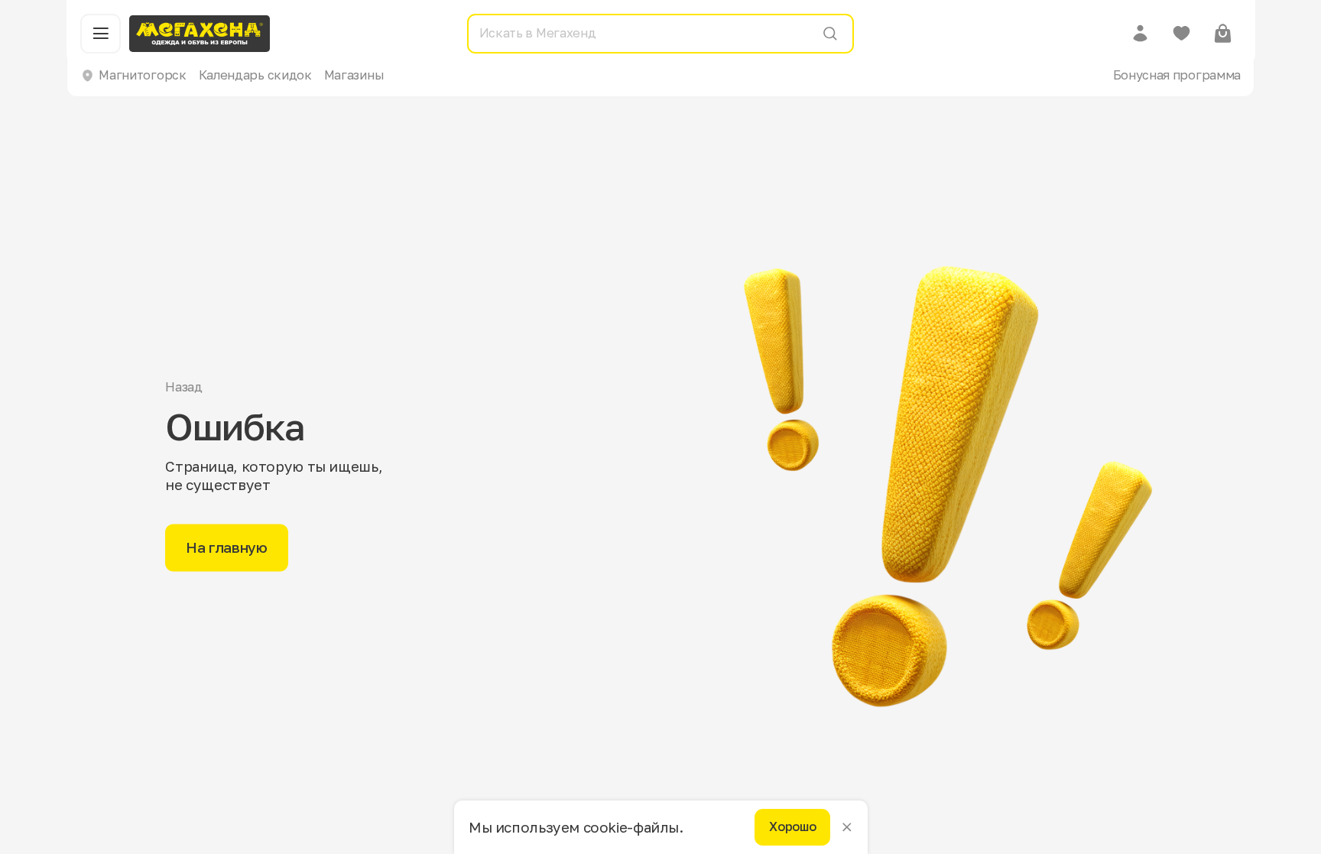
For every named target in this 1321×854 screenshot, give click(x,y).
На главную (226, 547)
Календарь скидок (255, 75)
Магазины (354, 75)
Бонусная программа (1177, 75)
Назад (183, 387)
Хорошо (792, 827)
